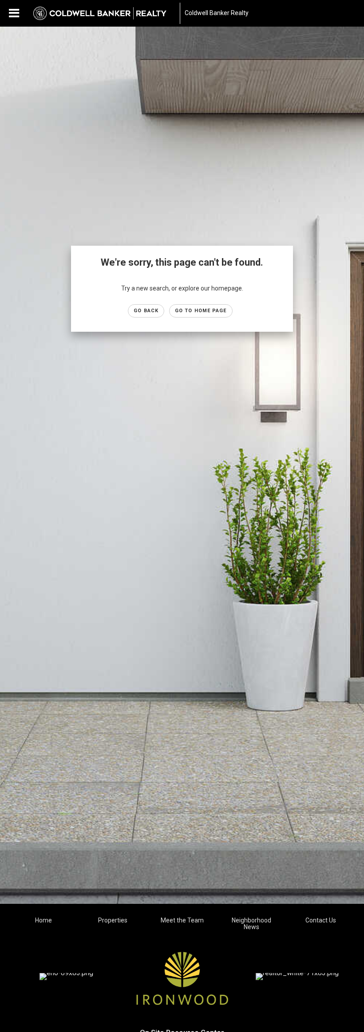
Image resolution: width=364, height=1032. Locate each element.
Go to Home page (201, 311)
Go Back (146, 311)
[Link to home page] (104, 13)
